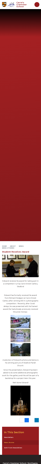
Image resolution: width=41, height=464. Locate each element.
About (13, 246)
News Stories (8, 248)
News (21, 246)
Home (4, 246)
